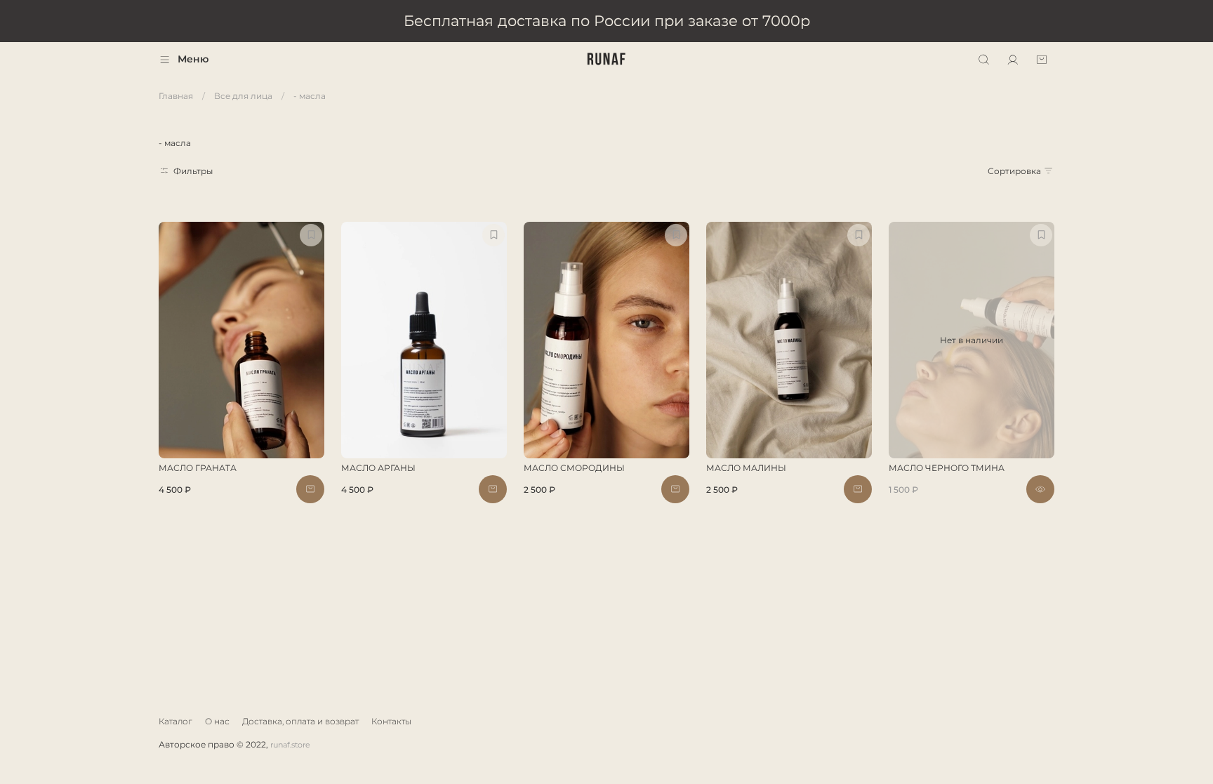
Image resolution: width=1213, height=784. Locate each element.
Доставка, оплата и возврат (300, 721)
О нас (217, 721)
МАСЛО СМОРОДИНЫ (574, 468)
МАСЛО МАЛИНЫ (746, 468)
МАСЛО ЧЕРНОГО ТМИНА (947, 468)
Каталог (175, 721)
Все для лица (243, 96)
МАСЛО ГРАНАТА (198, 468)
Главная (176, 96)
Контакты (391, 721)
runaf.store (290, 745)
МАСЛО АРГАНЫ (378, 468)
